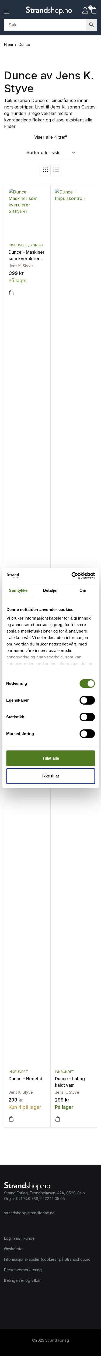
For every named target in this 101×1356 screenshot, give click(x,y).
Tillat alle (50, 758)
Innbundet (18, 1072)
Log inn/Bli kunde (19, 1238)
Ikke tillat (50, 776)
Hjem (8, 44)
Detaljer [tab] (50, 590)
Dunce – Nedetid (25, 1078)
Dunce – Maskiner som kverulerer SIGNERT (26, 258)
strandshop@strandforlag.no (29, 1213)
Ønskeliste (13, 1248)
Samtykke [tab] (18, 590)
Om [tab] (82, 590)
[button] (6, 10)
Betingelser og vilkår (22, 1280)
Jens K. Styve (21, 265)
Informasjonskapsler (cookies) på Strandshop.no (47, 1259)
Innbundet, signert (26, 245)
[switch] (87, 700)
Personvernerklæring (23, 1269)
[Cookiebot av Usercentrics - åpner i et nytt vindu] (72, 575)
